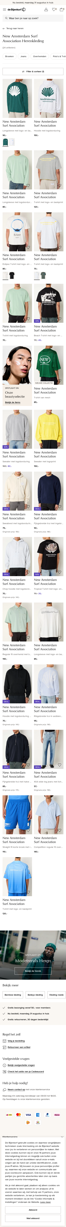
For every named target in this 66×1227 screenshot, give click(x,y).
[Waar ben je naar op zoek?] (6, 18)
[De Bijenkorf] (16, 9)
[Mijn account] (46, 9)
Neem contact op (16, 1089)
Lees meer (45, 1202)
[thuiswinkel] (37, 1124)
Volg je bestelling (16, 1040)
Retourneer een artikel (19, 1047)
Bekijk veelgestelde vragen (21, 1065)
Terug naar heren (15, 28)
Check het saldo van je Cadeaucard (26, 1071)
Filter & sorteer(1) (35, 71)
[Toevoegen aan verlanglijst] (28, 114)
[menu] (4, 9)
